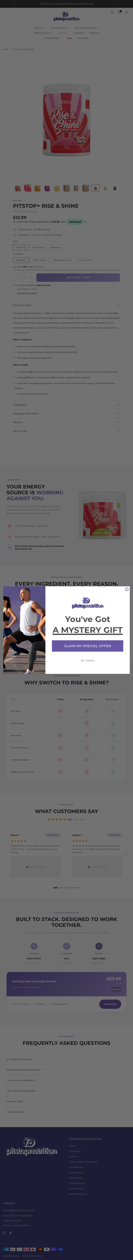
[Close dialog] (126, 589)
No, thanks (87, 660)
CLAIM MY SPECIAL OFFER (87, 646)
